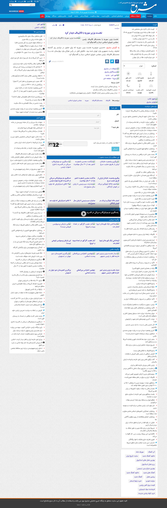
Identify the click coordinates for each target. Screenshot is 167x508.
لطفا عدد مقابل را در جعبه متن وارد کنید (106, 143)
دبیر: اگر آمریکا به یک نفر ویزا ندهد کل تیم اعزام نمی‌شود (27, 59)
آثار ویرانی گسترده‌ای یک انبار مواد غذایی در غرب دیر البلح (27, 343)
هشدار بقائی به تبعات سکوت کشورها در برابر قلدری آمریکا (141, 389)
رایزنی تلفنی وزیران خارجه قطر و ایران (142, 365)
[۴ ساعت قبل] (83, 168)
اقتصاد (70, 16)
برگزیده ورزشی (114, 219)
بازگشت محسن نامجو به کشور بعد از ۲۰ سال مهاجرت (84, 179)
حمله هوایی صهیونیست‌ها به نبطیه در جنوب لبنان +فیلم (27, 293)
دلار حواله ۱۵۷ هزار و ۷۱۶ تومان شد (143, 35)
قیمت (155, 24)
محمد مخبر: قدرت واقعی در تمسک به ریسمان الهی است (141, 155)
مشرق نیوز (138, 6)
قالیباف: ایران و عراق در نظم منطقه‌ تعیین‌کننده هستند (141, 378)
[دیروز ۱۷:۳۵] (59, 230)
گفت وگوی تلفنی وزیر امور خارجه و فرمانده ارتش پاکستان (140, 360)
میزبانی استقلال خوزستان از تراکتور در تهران (28, 301)
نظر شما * (115, 127)
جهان (143, 16)
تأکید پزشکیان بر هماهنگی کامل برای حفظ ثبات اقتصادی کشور (140, 309)
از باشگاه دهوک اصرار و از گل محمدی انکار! (28, 42)
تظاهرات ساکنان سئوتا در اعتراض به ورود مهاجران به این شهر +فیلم (30, 237)
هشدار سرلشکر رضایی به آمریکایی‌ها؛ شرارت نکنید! (141, 112)
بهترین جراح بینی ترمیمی (146, 468)
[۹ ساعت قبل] (83, 230)
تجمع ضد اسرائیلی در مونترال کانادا (30, 271)
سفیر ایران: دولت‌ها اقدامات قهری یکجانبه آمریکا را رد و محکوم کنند (140, 340)
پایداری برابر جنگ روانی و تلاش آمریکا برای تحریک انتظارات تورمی (29, 208)
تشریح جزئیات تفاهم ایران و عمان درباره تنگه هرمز (141, 346)
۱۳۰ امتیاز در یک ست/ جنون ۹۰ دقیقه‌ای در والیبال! (29, 53)
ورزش (127, 16)
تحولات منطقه (135, 16)
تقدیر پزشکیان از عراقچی (147, 140)
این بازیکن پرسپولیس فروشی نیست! (61, 242)
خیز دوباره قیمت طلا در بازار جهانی (143, 57)
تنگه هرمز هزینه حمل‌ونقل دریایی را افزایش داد (27, 253)
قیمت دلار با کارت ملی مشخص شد (143, 29)
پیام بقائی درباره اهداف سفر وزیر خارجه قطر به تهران (140, 230)
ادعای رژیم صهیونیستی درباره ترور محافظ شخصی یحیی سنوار (27, 349)
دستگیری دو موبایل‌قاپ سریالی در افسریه (102, 212)
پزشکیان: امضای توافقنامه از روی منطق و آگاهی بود (140, 418)
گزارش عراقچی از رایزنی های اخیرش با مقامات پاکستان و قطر (141, 355)
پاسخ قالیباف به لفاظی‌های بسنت (144, 350)
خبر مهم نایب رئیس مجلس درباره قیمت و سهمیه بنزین (140, 406)
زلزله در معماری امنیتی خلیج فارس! (143, 268)
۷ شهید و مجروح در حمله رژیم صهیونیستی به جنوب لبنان (28, 170)
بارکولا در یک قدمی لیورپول (33, 289)
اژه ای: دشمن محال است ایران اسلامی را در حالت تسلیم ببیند (140, 294)
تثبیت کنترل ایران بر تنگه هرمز (145, 199)
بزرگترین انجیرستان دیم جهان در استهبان (60, 271)
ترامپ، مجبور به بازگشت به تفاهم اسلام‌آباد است (139, 304)
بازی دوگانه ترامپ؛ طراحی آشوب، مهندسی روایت (26, 327)
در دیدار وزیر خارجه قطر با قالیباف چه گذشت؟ (140, 136)
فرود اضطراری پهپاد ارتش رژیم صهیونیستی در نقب (28, 187)
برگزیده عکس (114, 249)
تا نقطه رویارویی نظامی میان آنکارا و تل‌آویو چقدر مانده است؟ (27, 77)
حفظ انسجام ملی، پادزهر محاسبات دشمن (141, 287)
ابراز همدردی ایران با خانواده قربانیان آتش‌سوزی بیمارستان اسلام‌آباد (140, 241)
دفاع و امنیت (105, 16)
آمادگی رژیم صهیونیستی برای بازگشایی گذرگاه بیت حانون (28, 248)
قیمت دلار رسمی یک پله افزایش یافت (142, 54)
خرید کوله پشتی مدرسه (146, 493)
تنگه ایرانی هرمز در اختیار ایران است (143, 271)
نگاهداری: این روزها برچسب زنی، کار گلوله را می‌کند (141, 435)
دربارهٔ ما (12, 1)
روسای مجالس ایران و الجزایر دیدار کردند (104, 86)
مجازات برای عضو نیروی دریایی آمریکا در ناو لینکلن (29, 71)
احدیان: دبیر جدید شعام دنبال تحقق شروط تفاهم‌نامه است (142, 444)
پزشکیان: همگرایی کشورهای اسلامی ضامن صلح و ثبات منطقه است (140, 412)
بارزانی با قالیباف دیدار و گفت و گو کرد (105, 90)
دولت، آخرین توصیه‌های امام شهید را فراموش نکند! (141, 320)
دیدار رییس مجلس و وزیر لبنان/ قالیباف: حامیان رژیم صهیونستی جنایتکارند (93, 93)
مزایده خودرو (150, 481)
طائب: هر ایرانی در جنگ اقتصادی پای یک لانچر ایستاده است (140, 182)
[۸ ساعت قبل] (83, 190)
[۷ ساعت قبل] (107, 190)
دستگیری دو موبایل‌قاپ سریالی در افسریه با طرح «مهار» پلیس (60, 179)
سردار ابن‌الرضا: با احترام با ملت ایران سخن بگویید (29, 143)
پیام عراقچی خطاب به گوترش (145, 172)
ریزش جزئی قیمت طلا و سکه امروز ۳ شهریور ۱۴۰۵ (141, 46)
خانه (155, 16)
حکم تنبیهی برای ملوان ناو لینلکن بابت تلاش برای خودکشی (27, 176)
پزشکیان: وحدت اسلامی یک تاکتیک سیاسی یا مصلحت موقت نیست (141, 188)
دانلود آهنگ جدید (148, 456)
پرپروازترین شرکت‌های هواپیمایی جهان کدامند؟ (27, 96)
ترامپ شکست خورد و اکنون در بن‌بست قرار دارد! (139, 202)
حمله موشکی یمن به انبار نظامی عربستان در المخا (26, 263)
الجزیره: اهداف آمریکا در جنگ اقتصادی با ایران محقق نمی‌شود (28, 285)
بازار (42, 16)
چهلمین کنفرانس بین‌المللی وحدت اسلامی (86, 271)
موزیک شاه (140, 452)
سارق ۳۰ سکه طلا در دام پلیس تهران (30, 280)
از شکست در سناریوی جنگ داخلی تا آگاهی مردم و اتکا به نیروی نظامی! (140, 369)
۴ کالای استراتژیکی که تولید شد (60, 200)
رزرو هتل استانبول (148, 464)
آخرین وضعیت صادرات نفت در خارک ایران (28, 88)
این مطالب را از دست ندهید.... (108, 157)
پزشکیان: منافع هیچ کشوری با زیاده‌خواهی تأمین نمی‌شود (140, 150)
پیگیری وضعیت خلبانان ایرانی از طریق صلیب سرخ (108, 179)
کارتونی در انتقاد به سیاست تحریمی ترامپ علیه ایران (28, 311)
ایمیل (117, 121)
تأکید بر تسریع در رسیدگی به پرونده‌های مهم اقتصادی (141, 263)
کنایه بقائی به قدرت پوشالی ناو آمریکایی (142, 220)
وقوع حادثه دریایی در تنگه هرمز (144, 192)
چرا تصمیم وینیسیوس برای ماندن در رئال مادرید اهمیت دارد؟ (28, 276)
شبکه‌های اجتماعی (117, 16)
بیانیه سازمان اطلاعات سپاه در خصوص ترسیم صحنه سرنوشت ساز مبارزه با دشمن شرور (141, 129)
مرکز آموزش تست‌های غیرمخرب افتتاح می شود (139, 275)
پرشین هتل (151, 476)
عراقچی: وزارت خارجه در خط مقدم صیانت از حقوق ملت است (141, 123)
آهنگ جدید (138, 476)
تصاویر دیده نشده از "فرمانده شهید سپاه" (29, 112)
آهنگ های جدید (149, 472)
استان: (153, 66)
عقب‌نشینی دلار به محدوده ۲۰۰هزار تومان (141, 42)
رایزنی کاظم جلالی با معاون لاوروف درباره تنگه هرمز (141, 144)
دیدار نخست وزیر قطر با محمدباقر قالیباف (28, 154)
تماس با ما (21, 1)
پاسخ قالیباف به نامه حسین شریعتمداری (142, 290)
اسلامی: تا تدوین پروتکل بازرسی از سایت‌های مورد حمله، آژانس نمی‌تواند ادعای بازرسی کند (141, 252)
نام (118, 114)
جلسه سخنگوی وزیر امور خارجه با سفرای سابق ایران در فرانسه (141, 395)
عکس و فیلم (62, 16)
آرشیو (29, 1)
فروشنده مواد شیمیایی (147, 489)
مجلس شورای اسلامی (75, 100)
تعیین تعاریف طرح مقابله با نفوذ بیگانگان (142, 439)
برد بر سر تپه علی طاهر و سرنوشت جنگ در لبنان (26, 200)
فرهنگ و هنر (84, 16)
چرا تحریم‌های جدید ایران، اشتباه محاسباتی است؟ (29, 305)
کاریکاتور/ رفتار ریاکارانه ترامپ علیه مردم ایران (27, 63)
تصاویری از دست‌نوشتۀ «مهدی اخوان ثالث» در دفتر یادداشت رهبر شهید (141, 215)
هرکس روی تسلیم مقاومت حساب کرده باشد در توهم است (27, 335)
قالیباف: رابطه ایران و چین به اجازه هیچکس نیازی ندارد (140, 235)
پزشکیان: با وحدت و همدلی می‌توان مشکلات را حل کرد (140, 258)
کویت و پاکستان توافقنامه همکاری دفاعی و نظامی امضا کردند (27, 196)
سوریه (87, 100)
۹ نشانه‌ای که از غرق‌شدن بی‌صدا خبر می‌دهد (27, 67)
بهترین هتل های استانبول (145, 460)
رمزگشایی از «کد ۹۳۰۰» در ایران (31, 84)
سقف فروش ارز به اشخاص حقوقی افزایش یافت (26, 157)
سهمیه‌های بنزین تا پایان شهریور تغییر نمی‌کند (140, 374)
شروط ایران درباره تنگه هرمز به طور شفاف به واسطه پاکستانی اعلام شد (141, 429)
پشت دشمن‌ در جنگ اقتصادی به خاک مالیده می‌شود (141, 167)
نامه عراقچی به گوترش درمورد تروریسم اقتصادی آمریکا (140, 246)
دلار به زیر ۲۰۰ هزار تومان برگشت (144, 39)
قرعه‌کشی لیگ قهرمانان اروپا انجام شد (109, 242)
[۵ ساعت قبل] (59, 168)
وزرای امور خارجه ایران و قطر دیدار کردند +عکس (139, 163)
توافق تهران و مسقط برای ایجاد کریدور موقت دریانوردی (141, 401)
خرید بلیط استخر (135, 481)
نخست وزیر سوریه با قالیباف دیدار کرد (83, 33)
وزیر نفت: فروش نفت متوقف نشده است (29, 256)
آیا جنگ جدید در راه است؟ (33, 100)
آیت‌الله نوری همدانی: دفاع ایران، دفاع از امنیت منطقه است (140, 176)
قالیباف (108, 100)
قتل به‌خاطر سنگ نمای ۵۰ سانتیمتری (30, 36)
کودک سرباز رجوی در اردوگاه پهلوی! (143, 205)
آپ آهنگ (151, 452)
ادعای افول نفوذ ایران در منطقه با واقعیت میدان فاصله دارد (140, 209)
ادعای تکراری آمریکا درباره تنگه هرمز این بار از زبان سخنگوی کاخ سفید (28, 243)
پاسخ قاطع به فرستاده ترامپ (145, 283)
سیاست (149, 16)
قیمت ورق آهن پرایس (147, 485)
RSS (35, 1)
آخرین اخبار (40, 118)
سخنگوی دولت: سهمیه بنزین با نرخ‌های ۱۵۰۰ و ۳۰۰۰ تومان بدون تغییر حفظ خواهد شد (140, 384)
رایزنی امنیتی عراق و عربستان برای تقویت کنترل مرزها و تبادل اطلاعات (28, 220)
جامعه (76, 16)
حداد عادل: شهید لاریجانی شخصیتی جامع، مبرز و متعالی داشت (140, 117)
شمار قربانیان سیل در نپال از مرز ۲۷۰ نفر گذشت (26, 298)
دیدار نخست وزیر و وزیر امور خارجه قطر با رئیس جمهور (109, 271)
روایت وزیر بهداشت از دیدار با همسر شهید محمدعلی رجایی (142, 224)
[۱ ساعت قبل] (107, 168)
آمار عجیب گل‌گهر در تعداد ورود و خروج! (83, 242)
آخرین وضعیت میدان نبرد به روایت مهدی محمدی (139, 195)
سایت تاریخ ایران (132, 456)
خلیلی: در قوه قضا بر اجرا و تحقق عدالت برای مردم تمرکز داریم (141, 423)
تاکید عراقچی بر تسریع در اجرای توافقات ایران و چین (140, 300)
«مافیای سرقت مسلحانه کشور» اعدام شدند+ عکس (141, 335)
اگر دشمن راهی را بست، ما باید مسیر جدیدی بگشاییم (141, 326)
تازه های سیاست (151, 106)
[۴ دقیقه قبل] (107, 230)
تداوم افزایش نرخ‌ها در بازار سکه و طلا (142, 51)
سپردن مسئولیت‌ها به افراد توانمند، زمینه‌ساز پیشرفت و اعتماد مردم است (141, 279)
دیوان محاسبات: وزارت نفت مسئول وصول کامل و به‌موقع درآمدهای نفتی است (140, 314)
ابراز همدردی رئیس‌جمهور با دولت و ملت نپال (140, 160)
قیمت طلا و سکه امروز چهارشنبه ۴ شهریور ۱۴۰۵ (139, 32)
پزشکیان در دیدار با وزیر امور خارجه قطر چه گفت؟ (139, 133)
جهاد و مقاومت (94, 16)
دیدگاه (54, 16)
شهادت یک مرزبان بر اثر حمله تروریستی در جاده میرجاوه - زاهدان (27, 123)
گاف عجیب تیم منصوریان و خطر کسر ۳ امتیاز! (27, 81)
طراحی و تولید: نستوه (83, 504)
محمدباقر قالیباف (97, 100)
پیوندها (48, 16)
